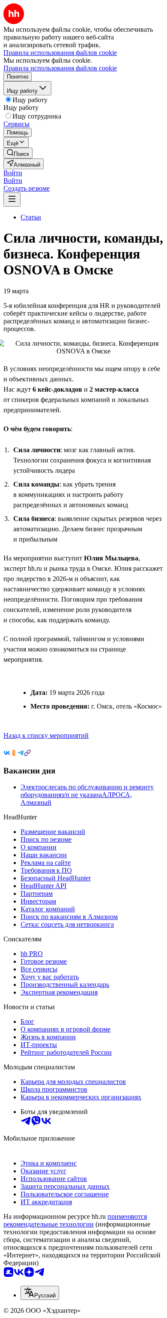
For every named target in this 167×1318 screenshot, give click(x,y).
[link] (18, 153)
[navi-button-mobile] (12, 199)
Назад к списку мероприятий (46, 735)
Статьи (31, 217)
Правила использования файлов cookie (60, 68)
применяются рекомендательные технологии (75, 1220)
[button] (12, 173)
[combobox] (40, 1293)
